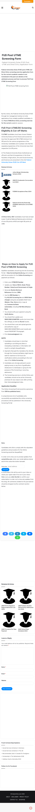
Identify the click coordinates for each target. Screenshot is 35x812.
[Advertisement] (17, 32)
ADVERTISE (22, 799)
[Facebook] (5, 533)
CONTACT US (14, 799)
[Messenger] (29, 533)
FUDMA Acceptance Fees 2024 (22, 191)
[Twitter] (11, 533)
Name (3, 667)
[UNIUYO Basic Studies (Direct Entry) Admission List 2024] (26, 596)
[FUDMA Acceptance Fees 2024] (6, 195)
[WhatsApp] (17, 537)
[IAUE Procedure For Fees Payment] (9, 619)
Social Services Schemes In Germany (13, 748)
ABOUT (8, 796)
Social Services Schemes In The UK (13, 750)
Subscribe (4, 466)
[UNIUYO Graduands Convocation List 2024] (6, 184)
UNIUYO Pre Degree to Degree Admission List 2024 (8, 607)
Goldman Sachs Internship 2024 (12, 759)
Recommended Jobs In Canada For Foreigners (16, 753)
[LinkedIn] (17, 533)
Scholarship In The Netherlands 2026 (13, 756)
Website (3, 680)
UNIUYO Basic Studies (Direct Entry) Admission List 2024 (25, 607)
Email (3, 673)
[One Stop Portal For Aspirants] (17, 7)
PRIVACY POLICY (24, 796)
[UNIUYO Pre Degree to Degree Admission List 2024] (9, 596)
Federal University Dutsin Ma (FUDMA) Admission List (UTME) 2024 (23, 204)
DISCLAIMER (14, 796)
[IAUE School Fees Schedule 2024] (26, 619)
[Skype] (23, 533)
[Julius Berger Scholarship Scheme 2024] (6, 174)
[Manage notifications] (30, 808)
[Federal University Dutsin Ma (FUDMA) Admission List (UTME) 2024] (6, 207)
